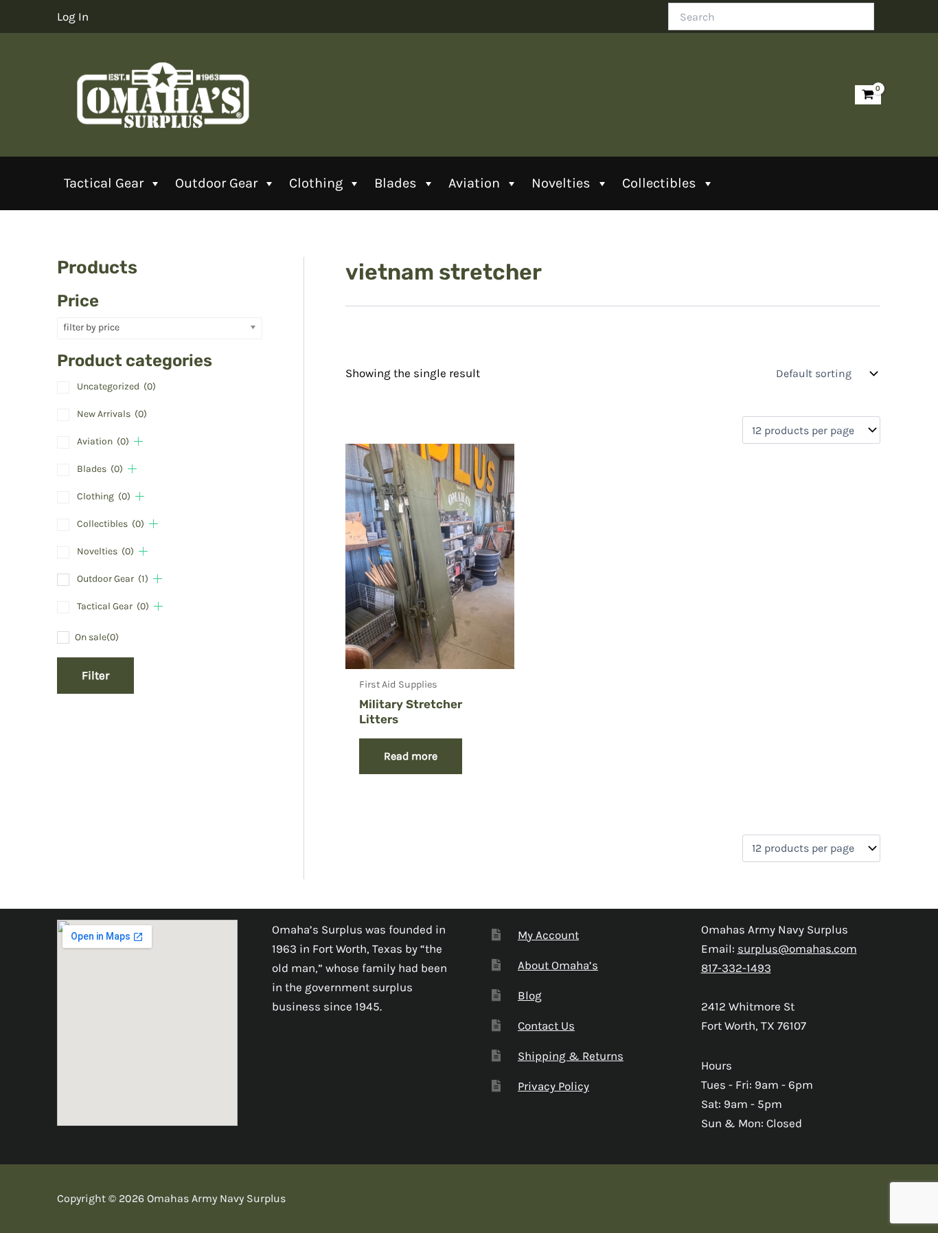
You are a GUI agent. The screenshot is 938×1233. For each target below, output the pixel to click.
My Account (548, 935)
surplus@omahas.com (797, 948)
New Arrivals (112, 414)
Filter (95, 675)
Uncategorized (116, 386)
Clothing (316, 183)
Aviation (474, 183)
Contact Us (546, 1025)
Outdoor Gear (216, 183)
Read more (410, 755)
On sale (97, 637)
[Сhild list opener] (138, 441)
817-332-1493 (736, 968)
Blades (395, 183)
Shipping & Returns (571, 1056)
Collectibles (659, 183)
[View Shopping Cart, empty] (868, 95)
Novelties (561, 183)
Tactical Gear (104, 183)
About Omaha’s (558, 965)
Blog (530, 995)
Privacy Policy (553, 1086)
